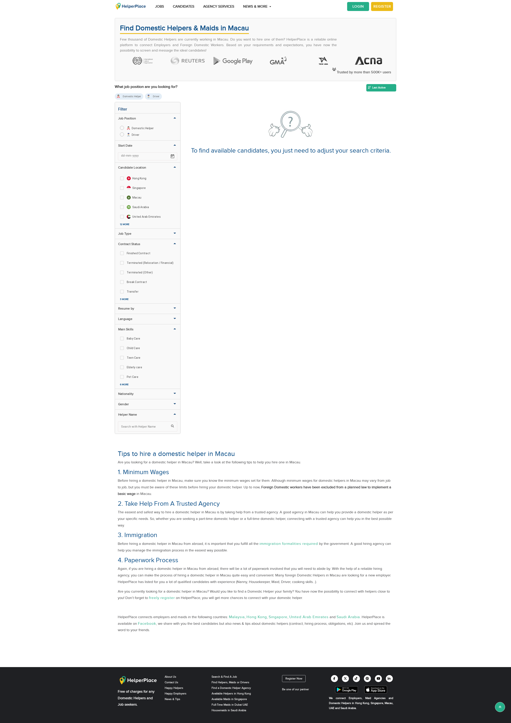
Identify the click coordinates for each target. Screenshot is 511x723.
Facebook (147, 623)
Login (358, 6)
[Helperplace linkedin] (389, 678)
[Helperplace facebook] (334, 678)
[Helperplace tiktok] (356, 678)
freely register (162, 598)
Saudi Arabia (348, 617)
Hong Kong (257, 617)
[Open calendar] (172, 156)
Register (382, 6)
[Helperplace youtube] (378, 678)
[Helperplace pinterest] (367, 678)
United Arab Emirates (309, 617)
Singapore (278, 617)
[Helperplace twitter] (345, 678)
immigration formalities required (288, 543)
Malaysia (237, 617)
